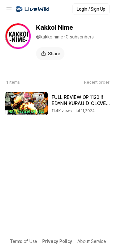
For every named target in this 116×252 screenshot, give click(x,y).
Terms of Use (23, 241)
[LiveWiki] (33, 9)
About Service (91, 241)
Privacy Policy (57, 241)
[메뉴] (9, 9)
